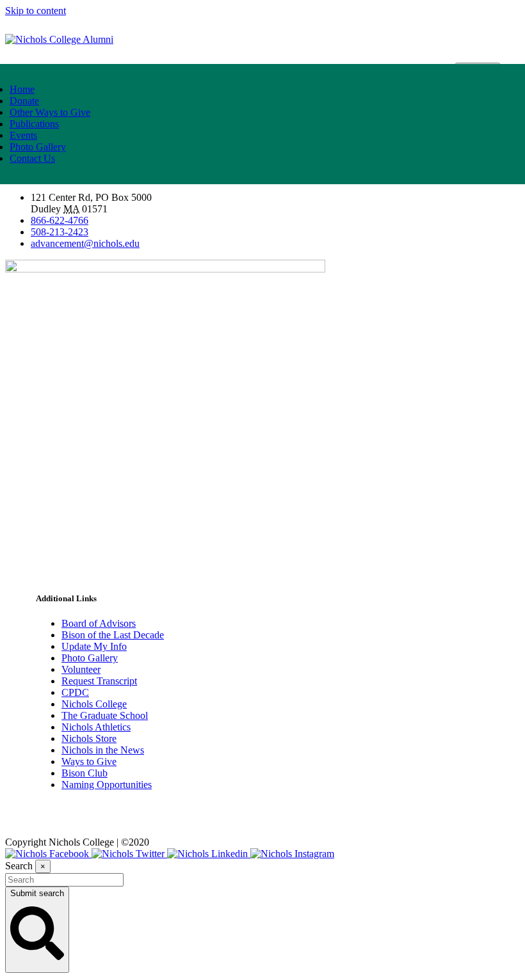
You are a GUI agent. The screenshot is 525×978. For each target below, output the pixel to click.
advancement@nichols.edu (85, 243)
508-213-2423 (59, 231)
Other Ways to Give (50, 112)
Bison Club (84, 773)
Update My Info (94, 646)
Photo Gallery (38, 146)
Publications (34, 123)
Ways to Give (89, 761)
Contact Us (32, 158)
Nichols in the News (102, 750)
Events (23, 135)
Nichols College (94, 703)
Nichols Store (89, 738)
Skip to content (35, 10)
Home (22, 89)
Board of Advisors (98, 623)
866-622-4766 (59, 220)
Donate (24, 100)
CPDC (75, 692)
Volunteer (81, 669)
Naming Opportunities (106, 784)
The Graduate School (104, 715)
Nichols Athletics (96, 727)
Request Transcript (99, 680)
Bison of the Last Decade (112, 634)
